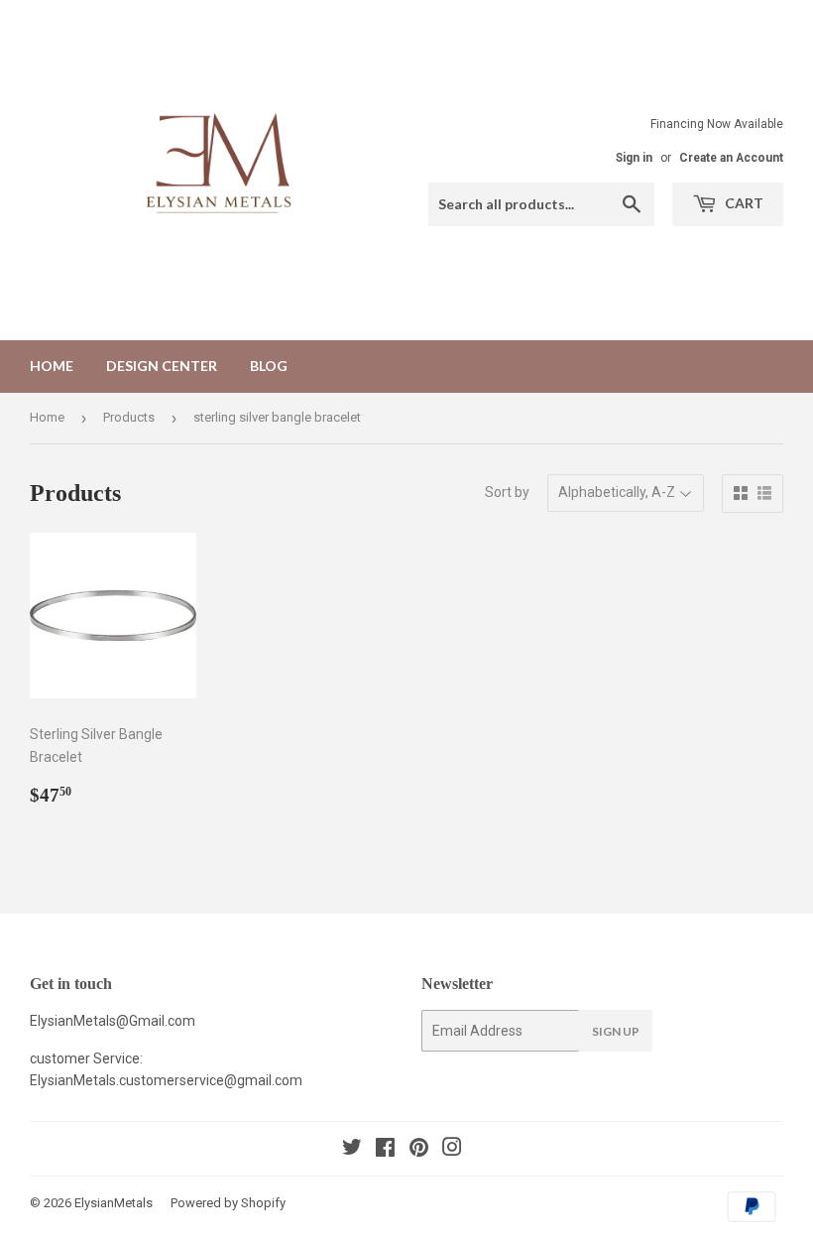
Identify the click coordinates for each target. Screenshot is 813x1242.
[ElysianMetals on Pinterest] (418, 1150)
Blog (269, 365)
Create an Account (731, 158)
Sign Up (615, 1031)
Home (51, 365)
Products (129, 417)
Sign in (634, 158)
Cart (742, 202)
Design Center (161, 365)
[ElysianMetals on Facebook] (385, 1150)
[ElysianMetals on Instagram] (452, 1150)
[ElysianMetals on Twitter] (352, 1150)
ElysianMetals (113, 1202)
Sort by (507, 492)
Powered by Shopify (228, 1202)
